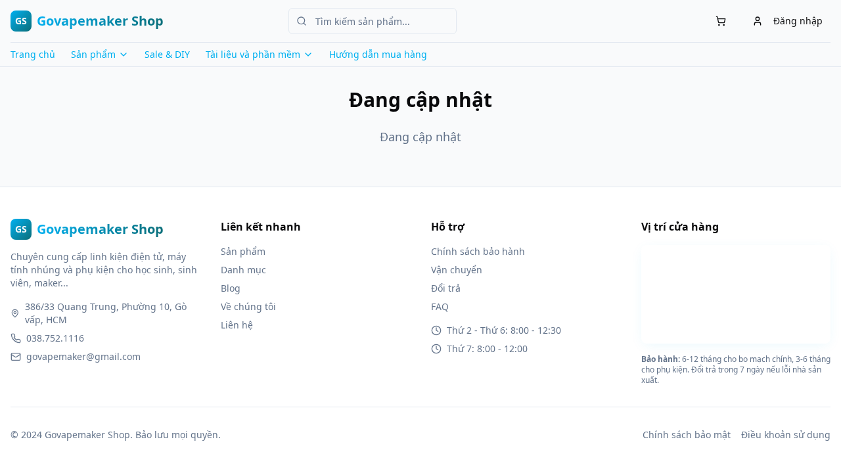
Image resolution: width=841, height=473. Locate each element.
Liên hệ (237, 325)
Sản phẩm (243, 251)
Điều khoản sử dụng (785, 434)
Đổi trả (446, 288)
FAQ (440, 306)
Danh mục (243, 269)
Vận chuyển (456, 269)
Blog (230, 288)
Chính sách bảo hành (478, 251)
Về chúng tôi (248, 306)
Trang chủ (33, 54)
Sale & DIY (167, 54)
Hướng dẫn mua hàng (378, 54)
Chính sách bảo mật (687, 434)
